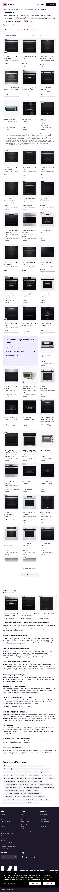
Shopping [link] (10, 9)
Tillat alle (49, 883)
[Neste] (53, 607)
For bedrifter (12, 1)
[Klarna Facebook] (22, 857)
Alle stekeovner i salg (8, 592)
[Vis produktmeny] (54, 12)
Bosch (38, 629)
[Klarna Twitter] (30, 857)
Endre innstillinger (9, 883)
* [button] (11, 64)
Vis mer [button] (29, 575)
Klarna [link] (4, 9)
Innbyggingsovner (8, 655)
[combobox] (45, 36)
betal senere (41, 720)
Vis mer (54, 18)
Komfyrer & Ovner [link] (34, 9)
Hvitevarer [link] (26, 9)
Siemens (33, 629)
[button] (42, 4)
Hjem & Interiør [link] (18, 9)
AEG (42, 629)
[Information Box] (15, 36)
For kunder (5, 1)
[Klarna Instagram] (34, 857)
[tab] (6, 25)
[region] (29, 879)
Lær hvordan (32, 21)
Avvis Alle (35, 883)
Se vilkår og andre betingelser (20, 144)
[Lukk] (56, 872)
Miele (47, 629)
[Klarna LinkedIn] (26, 857)
